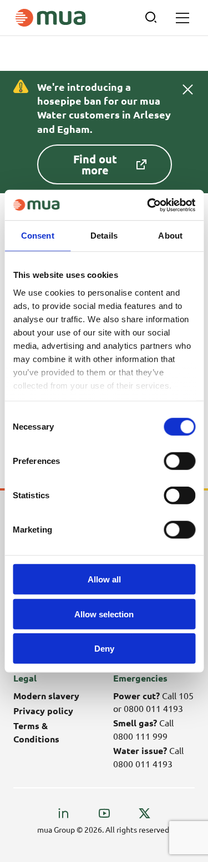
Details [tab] (104, 235)
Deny (104, 648)
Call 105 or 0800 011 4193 (153, 702)
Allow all (104, 579)
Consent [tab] (37, 235)
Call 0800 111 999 (143, 729)
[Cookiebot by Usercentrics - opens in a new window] (148, 205)
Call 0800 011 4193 (148, 756)
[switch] (179, 461)
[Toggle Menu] (182, 18)
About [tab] (170, 235)
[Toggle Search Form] (151, 18)
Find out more (95, 164)
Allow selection (104, 613)
